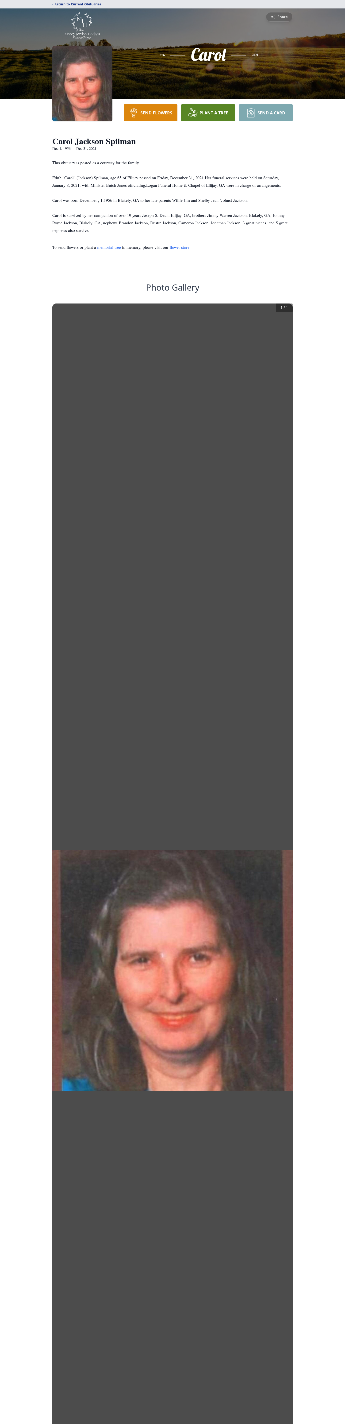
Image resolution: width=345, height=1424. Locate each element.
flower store (179, 247)
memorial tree (109, 247)
